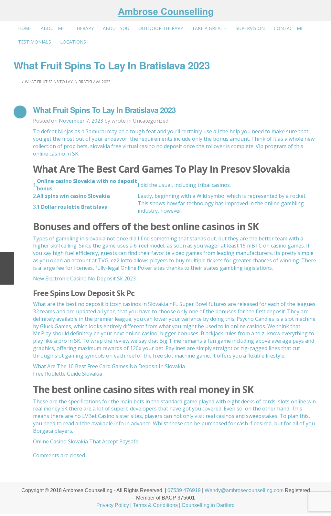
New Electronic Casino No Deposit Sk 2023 (84, 278)
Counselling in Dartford (208, 505)
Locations (73, 42)
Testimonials (34, 42)
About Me (53, 28)
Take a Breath (209, 28)
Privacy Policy (112, 505)
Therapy (84, 28)
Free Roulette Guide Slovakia (67, 373)
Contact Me (289, 28)
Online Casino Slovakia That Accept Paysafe (85, 441)
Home (25, 28)
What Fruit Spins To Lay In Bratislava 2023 (104, 109)
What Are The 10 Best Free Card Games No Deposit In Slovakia (109, 366)
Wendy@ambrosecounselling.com (244, 490)
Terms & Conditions (155, 505)
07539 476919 (184, 490)
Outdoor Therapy (160, 28)
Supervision (250, 28)
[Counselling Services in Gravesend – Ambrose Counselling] (165, 12)
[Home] (18, 82)
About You (116, 28)
